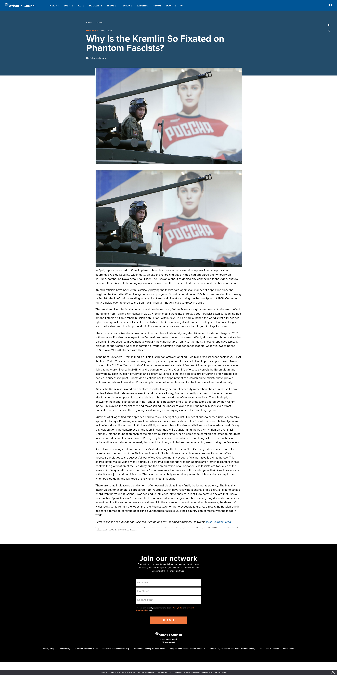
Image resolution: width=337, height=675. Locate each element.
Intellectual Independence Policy (115, 648)
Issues (111, 5)
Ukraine (99, 22)
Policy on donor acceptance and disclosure (187, 648)
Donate (171, 5)
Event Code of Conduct (269, 648)
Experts (142, 5)
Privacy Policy (178, 608)
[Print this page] (329, 25)
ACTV (81, 5)
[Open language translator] (181, 5)
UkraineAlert (92, 30)
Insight (54, 5)
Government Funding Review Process (149, 648)
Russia (89, 22)
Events (68, 5)
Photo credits (288, 648)
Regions (126, 5)
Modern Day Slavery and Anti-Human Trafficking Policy (232, 648)
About (157, 5)
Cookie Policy (64, 648)
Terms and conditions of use (86, 648)
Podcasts (96, 5)
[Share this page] (329, 31)
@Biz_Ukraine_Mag (218, 522)
